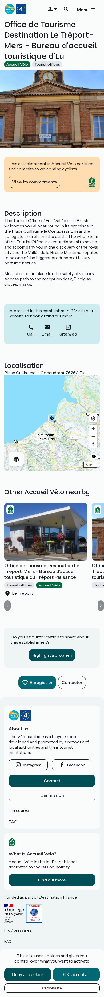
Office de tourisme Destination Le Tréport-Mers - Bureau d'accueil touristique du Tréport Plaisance (41, 571)
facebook (76, 764)
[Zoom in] (93, 429)
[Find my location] (93, 418)
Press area (19, 810)
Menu (83, 9)
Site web (68, 334)
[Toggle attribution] (94, 456)
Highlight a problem (52, 655)
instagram (32, 764)
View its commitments (34, 181)
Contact (52, 780)
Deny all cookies (27, 974)
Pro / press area (18, 930)
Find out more (52, 880)
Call (31, 334)
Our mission (52, 795)
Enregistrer (41, 682)
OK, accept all (76, 974)
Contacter (72, 682)
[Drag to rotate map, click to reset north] (93, 444)
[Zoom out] (93, 436)
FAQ (13, 821)
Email (47, 334)
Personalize (52, 988)
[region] (52, 423)
